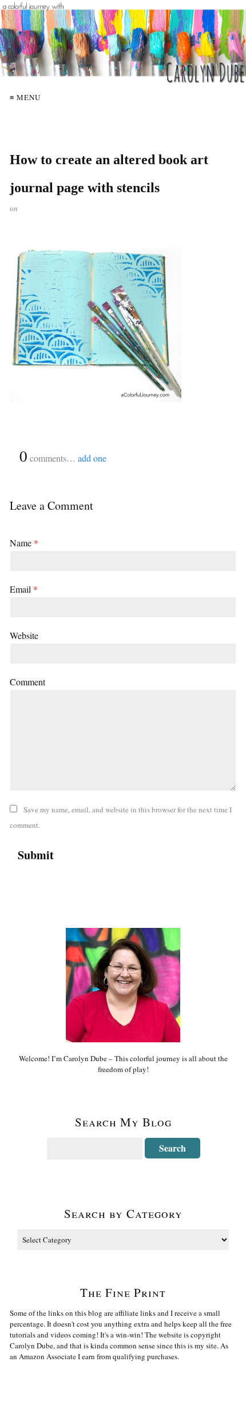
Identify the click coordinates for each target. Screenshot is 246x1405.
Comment (27, 682)
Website (24, 635)
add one (92, 458)
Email (24, 589)
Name (24, 543)
